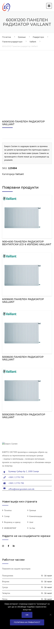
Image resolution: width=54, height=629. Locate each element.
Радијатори (38, 37)
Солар (7, 516)
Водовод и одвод (12, 522)
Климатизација (35, 516)
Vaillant (33, 41)
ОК (27, 615)
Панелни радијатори (12, 41)
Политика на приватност (27, 622)
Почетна (6, 37)
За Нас (32, 528)
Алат (31, 522)
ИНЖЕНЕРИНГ (10, 528)
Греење (22, 37)
